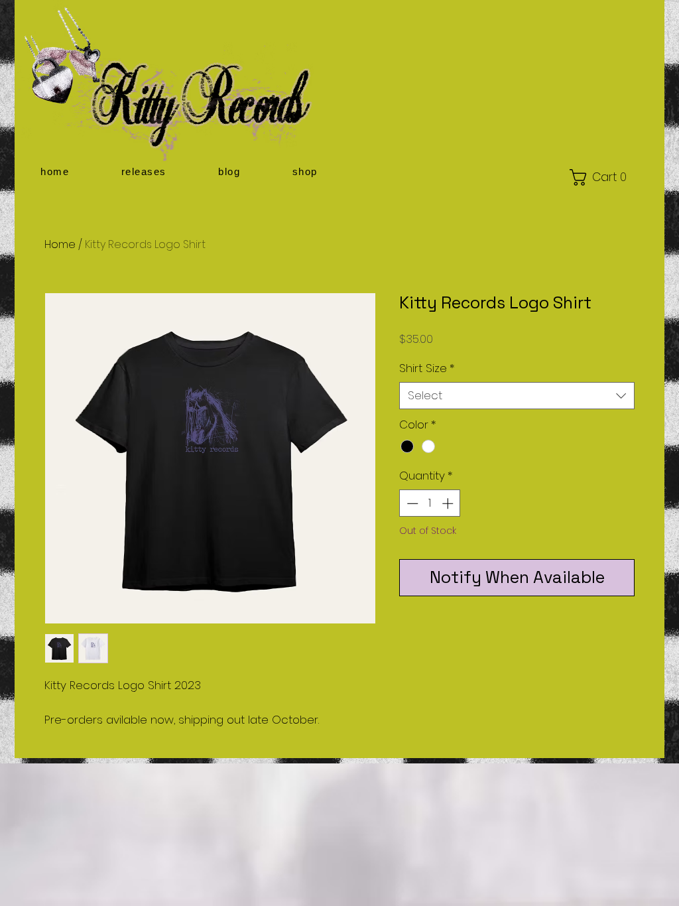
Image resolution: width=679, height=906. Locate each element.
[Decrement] (411, 503)
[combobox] (517, 396)
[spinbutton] (430, 503)
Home (60, 244)
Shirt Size (427, 368)
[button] (144, 171)
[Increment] (449, 503)
